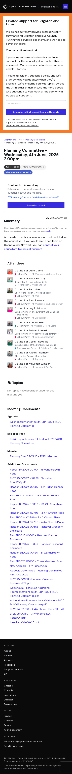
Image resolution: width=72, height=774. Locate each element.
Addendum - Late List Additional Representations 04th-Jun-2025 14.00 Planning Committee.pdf (34, 592)
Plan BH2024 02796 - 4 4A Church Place (35, 517)
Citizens (8, 685)
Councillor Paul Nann (28, 289)
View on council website (18, 172)
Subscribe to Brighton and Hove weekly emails (36, 112)
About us (48, 231)
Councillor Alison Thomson (32, 352)
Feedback (9, 664)
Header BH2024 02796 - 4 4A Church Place (37, 513)
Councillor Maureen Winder (32, 363)
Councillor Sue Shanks (29, 322)
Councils (8, 690)
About (7, 650)
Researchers (10, 704)
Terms (7, 725)
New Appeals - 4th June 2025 (28, 566)
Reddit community (14, 746)
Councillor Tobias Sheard (31, 330)
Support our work (14, 669)
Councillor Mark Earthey (30, 278)
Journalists (10, 694)
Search (8, 655)
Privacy (8, 715)
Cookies (8, 720)
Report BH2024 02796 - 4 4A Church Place (37, 522)
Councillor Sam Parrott (29, 300)
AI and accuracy (13, 729)
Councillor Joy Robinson (30, 308)
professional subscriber (32, 57)
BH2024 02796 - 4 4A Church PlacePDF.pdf (37, 609)
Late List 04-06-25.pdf (24, 622)
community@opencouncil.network (27, 65)
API (5, 674)
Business (8, 699)
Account (8, 660)
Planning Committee (35, 139)
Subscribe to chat (36, 205)
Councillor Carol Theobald (31, 341)
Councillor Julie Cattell (29, 270)
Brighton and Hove (13, 139)
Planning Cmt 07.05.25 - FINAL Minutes (33, 456)
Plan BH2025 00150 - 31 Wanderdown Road (36, 561)
